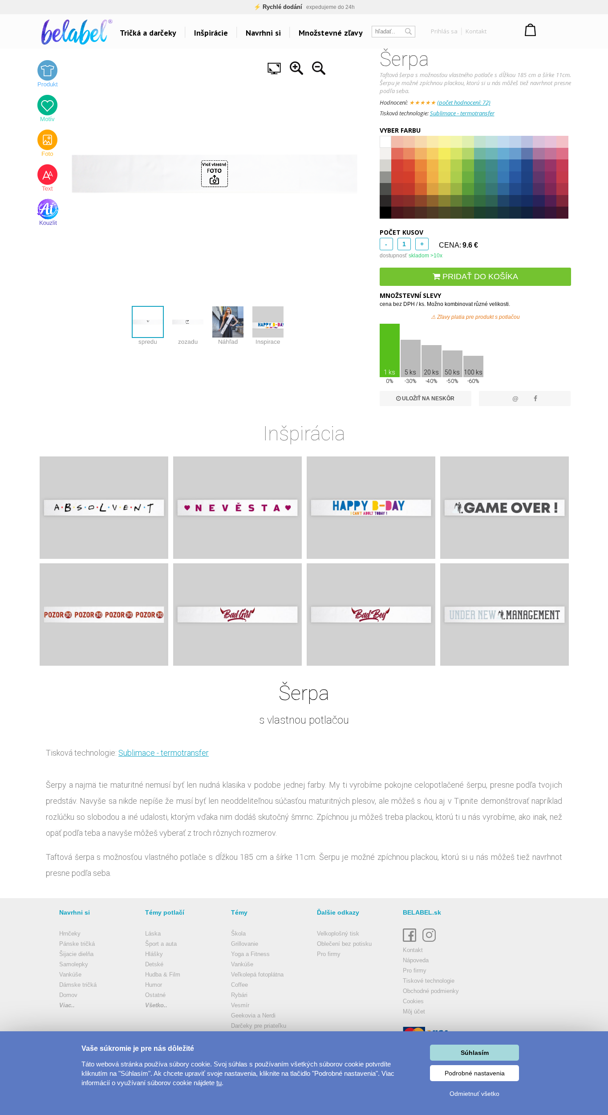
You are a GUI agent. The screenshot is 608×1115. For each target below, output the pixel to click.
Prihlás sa (444, 31)
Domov (68, 995)
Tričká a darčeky (148, 33)
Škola (238, 933)
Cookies (413, 1001)
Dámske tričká (78, 984)
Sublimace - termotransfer (462, 113)
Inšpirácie (211, 33)
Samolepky (73, 964)
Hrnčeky (70, 933)
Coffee (239, 984)
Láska (153, 933)
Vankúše (70, 974)
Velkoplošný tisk (338, 933)
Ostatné (155, 995)
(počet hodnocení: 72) (463, 102)
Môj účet (414, 1011)
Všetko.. (156, 1005)
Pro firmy (328, 954)
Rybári (239, 995)
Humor (153, 984)
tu (219, 1083)
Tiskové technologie (428, 980)
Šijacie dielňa (76, 954)
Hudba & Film (162, 974)
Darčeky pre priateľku (258, 1025)
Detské (154, 964)
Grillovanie (244, 943)
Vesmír (240, 1005)
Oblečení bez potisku (344, 943)
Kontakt (476, 31)
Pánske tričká (77, 943)
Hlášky (154, 954)
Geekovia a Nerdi (253, 1015)
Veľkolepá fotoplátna (257, 974)
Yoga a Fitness (250, 954)
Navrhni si (263, 33)
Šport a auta (161, 943)
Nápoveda (416, 960)
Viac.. (67, 1005)
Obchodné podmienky (431, 991)
